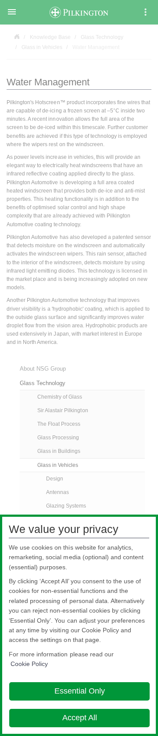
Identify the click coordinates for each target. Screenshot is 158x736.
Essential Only (79, 691)
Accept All (79, 717)
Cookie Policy (29, 663)
